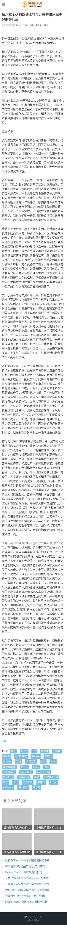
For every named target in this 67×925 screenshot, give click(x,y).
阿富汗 (41, 782)
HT (34, 751)
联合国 (36, 787)
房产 (5, 782)
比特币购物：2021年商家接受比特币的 (27, 860)
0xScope (7, 761)
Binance (35, 756)
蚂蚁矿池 (27, 782)
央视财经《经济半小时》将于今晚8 (25, 896)
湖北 (15, 782)
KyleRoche (8, 777)
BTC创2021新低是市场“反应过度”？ (25, 866)
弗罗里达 (30, 761)
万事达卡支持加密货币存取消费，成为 (27, 884)
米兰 (13, 751)
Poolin (36, 767)
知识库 (39, 25)
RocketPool (24, 777)
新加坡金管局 (51, 777)
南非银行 (23, 787)
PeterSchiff (8, 787)
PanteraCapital (43, 772)
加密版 (6, 756)
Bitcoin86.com (33, 4)
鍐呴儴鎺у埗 (9, 767)
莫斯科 (48, 756)
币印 (47, 767)
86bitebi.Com (33, 920)
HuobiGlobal (25, 772)
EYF (43, 761)
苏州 (18, 761)
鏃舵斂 (44, 751)
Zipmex (53, 782)
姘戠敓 (57, 751)
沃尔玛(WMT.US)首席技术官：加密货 (27, 878)
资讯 (32, 25)
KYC (53, 761)
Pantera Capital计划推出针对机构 (23, 872)
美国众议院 (8, 772)
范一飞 (24, 767)
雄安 (36, 777)
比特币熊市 (21, 756)
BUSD (24, 751)
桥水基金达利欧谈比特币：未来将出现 (27, 890)
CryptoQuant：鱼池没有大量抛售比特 (26, 901)
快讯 (46, 25)
